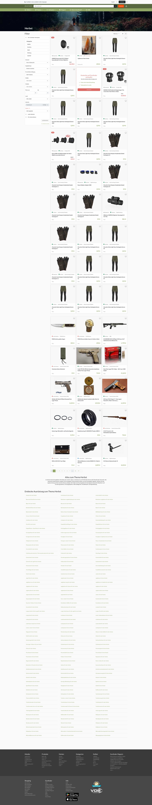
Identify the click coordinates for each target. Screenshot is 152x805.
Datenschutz (68, 786)
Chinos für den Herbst (101, 516)
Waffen (29, 44)
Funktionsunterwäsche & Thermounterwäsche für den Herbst (40, 553)
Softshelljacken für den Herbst (33, 681)
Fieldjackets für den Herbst (32, 540)
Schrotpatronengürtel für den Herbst (104, 673)
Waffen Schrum (28, 761)
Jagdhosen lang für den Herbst (68, 582)
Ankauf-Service (48, 789)
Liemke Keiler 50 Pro (46, 761)
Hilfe (89, 10)
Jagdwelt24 (27, 756)
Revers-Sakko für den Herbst (102, 660)
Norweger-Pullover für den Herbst (33, 644)
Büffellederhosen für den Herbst (103, 512)
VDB (26, 762)
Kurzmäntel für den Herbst (32, 607)
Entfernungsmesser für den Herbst (68, 532)
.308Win (95, 756)
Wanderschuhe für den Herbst (33, 718)
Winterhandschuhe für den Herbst (33, 727)
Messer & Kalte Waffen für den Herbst (104, 631)
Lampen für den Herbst (101, 607)
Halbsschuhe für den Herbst (67, 561)
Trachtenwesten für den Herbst (103, 706)
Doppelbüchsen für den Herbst (102, 524)
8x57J (94, 762)
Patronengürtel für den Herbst (102, 648)
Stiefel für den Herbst (100, 685)
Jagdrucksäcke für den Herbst (33, 594)
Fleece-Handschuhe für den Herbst (103, 540)
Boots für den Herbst (100, 507)
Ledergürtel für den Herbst (32, 619)
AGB (67, 783)
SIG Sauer (61, 758)
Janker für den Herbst (101, 594)
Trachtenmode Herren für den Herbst (34, 706)
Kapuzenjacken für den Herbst (33, 598)
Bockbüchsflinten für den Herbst (33, 507)
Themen (26, 790)
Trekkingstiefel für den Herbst (33, 710)
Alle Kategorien (28, 784)
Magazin (63, 10)
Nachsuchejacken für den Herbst (68, 640)
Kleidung (29, 52)
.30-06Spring (96, 758)
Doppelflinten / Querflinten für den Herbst (35, 528)
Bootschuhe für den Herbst (32, 512)
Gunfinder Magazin (49, 790)
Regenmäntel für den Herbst (32, 660)
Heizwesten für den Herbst (32, 565)
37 (78, 471)
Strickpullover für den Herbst (67, 694)
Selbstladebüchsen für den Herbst (68, 677)
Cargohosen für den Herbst (67, 516)
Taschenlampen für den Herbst (102, 694)
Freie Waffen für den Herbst (67, 549)
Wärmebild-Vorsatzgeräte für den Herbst (105, 731)
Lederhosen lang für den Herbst (33, 623)
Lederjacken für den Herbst (67, 623)
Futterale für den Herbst (66, 553)
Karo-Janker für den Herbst (67, 598)
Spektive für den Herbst (101, 681)
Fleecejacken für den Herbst (32, 545)
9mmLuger (95, 764)
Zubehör (29, 55)
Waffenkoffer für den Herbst (67, 714)
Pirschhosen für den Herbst (32, 652)
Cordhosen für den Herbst (32, 520)
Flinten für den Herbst (101, 545)
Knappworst (27, 758)
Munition (29, 47)
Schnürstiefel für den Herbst (67, 673)
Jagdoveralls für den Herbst (102, 590)
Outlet (26, 792)
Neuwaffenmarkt (28, 793)
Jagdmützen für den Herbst (67, 590)
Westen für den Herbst (66, 723)
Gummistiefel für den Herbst (102, 557)
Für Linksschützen (32, 117)
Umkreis (27, 102)
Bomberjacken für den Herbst (67, 507)
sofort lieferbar (31, 114)
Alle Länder (29, 98)
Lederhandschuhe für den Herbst (68, 619)
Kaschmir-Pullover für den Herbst (33, 603)
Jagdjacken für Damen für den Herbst (69, 586)
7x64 (94, 761)
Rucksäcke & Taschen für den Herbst (34, 665)
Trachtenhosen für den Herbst (67, 702)
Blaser (60, 759)
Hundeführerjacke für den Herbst (68, 569)
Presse (46, 795)
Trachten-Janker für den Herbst (68, 698)
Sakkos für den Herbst (66, 665)
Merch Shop (48, 796)
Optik (28, 50)
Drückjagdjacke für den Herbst (102, 528)
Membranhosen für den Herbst (68, 631)
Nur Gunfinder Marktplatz (34, 37)
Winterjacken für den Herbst (67, 727)
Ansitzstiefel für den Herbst (102, 495)
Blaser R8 (44, 756)
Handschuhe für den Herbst (102, 561)
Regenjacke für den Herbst (102, 656)
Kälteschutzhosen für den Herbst (68, 607)
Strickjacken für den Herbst (32, 694)
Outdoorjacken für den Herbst (102, 644)
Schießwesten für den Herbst (67, 669)
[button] (125, 6)
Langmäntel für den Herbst (32, 615)
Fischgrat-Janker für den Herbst (68, 540)
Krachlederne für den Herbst (102, 603)
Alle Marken (27, 783)
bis (38, 90)
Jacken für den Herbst (101, 574)
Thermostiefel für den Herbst (32, 698)
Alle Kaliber (27, 789)
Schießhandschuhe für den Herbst (33, 669)
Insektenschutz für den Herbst (67, 574)
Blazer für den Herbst (31, 503)
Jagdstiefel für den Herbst (67, 594)
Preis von (27, 90)
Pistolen (78, 762)
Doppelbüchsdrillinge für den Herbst (69, 524)
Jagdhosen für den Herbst (101, 578)
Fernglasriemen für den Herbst (33, 536)
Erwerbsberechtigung (30, 71)
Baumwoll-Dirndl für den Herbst (33, 499)
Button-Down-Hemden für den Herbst (69, 512)
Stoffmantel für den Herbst (102, 689)
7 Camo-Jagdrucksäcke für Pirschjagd (118, 762)
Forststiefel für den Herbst (32, 549)
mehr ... (26, 765)
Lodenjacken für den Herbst (67, 627)
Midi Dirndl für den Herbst (32, 636)
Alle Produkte (29, 74)
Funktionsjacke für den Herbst (102, 549)
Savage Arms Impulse (47, 765)
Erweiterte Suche (46, 123)
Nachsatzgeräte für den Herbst (33, 640)
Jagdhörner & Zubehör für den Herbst (104, 582)
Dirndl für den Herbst (31, 524)
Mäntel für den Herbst (101, 636)
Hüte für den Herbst (30, 574)
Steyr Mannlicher (63, 761)
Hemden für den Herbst (66, 565)
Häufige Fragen (69, 790)
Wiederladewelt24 (29, 764)
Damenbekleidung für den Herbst (103, 520)
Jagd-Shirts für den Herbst (32, 578)
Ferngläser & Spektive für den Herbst (104, 536)
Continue (122, 2)
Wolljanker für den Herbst (101, 727)
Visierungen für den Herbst (102, 710)
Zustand (27, 59)
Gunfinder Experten (49, 787)
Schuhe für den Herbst (31, 677)
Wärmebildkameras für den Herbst (34, 735)
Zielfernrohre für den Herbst (67, 735)
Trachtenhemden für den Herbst (33, 702)
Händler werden (48, 784)
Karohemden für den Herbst (102, 598)
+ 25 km (44, 104)
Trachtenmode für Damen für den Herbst (70, 706)
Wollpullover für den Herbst (32, 731)
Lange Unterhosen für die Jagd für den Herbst (71, 611)
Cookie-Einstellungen (70, 787)
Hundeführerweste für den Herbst (103, 569)
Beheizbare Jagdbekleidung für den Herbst (70, 499)
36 (75, 471)
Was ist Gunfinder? (77, 10)
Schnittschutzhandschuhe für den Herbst (105, 669)
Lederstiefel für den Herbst (102, 623)
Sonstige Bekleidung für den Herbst (69, 681)
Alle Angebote (29, 111)
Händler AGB (69, 784)
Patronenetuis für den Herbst (67, 648)
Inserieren (121, 6)
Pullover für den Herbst (66, 656)
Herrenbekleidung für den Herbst (103, 565)
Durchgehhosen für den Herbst (33, 532)
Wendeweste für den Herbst (32, 723)
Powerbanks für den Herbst (32, 656)
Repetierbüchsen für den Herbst (68, 660)
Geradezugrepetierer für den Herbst (69, 557)
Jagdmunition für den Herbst (32, 590)
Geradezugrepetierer (81, 764)
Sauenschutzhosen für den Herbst (103, 665)
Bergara (61, 764)
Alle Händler (27, 787)
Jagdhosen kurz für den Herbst (33, 582)
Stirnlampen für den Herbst (67, 689)
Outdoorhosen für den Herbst (67, 644)
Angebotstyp (28, 65)
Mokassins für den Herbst (66, 636)
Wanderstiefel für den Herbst (67, 718)
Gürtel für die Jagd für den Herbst (33, 561)
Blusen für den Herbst (100, 503)
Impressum (68, 789)
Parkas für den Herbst (31, 648)
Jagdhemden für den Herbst (67, 578)
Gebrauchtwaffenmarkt (30, 795)
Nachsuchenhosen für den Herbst (103, 640)
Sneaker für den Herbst (101, 677)
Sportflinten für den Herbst (32, 685)
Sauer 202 (44, 758)
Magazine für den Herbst (31, 631)
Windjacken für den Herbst (102, 723)
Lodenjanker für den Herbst (102, 627)
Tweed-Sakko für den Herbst (67, 710)
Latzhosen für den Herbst (66, 615)
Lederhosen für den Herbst (102, 619)
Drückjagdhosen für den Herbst (68, 528)
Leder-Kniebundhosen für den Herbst (104, 615)
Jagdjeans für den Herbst (101, 586)
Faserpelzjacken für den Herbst (103, 532)
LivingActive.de (28, 759)
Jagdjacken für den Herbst (32, 586)
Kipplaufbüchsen (79, 758)
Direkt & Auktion (30, 68)
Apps (46, 793)
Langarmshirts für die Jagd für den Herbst (35, 611)
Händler (27, 84)
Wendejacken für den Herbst (102, 718)
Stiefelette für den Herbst (32, 689)
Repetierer (78, 756)
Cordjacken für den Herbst (67, 520)
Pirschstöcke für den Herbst (102, 652)
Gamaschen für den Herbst (32, 557)
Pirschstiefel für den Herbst (67, 652)
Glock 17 (44, 759)
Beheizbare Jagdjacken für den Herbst (104, 499)
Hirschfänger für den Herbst (32, 569)
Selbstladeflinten (80, 759)
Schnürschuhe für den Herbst (32, 673)
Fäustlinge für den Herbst (101, 553)
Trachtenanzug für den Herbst (102, 698)
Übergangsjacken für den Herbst (103, 735)
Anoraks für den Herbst (31, 495)
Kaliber (27, 78)
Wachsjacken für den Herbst (32, 714)
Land (26, 96)
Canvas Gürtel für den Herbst (32, 516)
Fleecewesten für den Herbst (67, 545)
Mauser (60, 756)
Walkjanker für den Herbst (102, 714)
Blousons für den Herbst (66, 503)
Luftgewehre (79, 761)
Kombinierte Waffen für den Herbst (69, 603)
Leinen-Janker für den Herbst (32, 627)
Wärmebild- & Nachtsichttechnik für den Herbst (71, 731)
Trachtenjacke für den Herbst (102, 702)
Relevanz (116, 33)
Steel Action (61, 762)
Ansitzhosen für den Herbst (67, 495)
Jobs (46, 792)
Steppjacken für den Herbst (67, 685)
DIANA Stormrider (46, 764)
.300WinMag (96, 759)
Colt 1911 (44, 762)
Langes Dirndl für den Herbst (102, 611)
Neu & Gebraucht (30, 62)
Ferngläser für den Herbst (66, 536)
